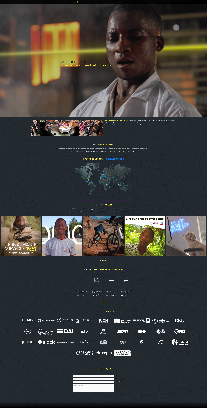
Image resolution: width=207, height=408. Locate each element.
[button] (113, 2)
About (108, 2)
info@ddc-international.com (124, 381)
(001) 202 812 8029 (122, 379)
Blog (125, 2)
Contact (130, 2)
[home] (76, 2)
